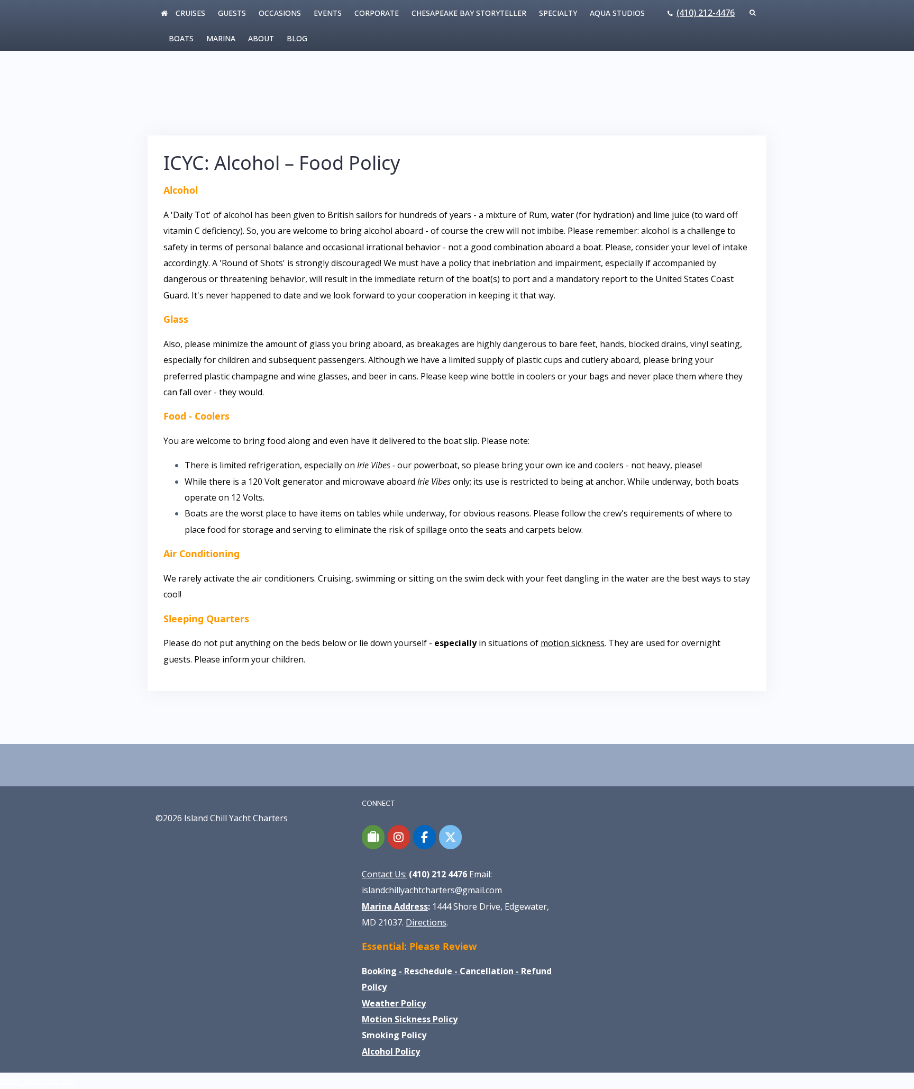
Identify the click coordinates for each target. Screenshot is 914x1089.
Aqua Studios (617, 13)
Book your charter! (37, 1080)
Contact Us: (384, 874)
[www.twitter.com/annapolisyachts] (450, 837)
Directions (426, 922)
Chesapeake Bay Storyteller (469, 13)
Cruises (190, 13)
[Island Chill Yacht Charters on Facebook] (424, 837)
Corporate (376, 13)
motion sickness (573, 643)
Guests (232, 13)
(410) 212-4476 (706, 13)
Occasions (280, 13)
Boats (181, 38)
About (261, 38)
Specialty (558, 13)
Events (328, 13)
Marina (220, 38)
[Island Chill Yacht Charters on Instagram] (399, 837)
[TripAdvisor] (373, 837)
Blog (297, 38)
